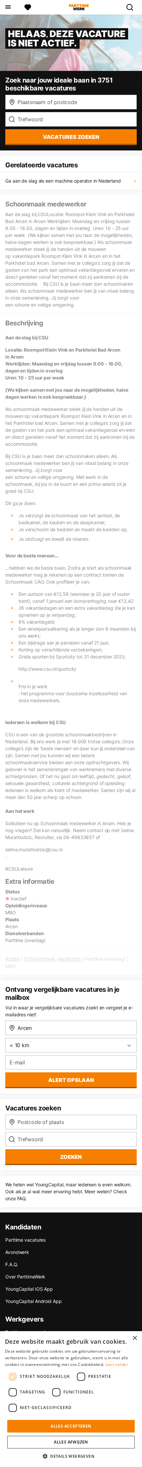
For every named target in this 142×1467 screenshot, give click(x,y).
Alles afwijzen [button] (71, 1442)
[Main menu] (7, 7)
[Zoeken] (132, 7)
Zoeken (71, 1157)
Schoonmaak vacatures (52, 958)
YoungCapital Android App (33, 1301)
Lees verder (116, 1364)
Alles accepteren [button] (71, 1426)
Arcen (12, 958)
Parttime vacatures (25, 1240)
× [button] (134, 1338)
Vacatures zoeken (71, 137)
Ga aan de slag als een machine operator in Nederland (63, 181)
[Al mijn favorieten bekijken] (27, 7)
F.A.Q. (11, 1264)
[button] (71, 1456)
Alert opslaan (71, 1080)
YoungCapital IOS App (29, 1289)
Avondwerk (17, 1252)
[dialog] (71, 1399)
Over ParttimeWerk (25, 1276)
